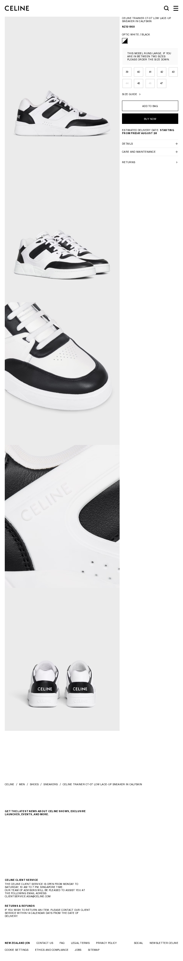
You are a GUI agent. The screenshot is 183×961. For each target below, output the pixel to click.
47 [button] (161, 83)
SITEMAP (93, 949)
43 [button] (173, 71)
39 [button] (127, 71)
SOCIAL (138, 942)
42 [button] (161, 71)
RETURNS (128, 162)
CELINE (9, 784)
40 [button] (138, 71)
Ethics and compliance (51, 949)
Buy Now (150, 118)
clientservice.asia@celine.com (28, 896)
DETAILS (127, 143)
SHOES (34, 784)
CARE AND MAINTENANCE (139, 151)
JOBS (78, 949)
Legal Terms (80, 942)
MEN (22, 784)
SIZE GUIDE (129, 94)
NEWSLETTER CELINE (164, 942)
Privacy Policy (106, 942)
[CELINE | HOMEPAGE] (17, 8)
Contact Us (44, 942)
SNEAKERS (50, 784)
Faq (62, 942)
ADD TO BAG (150, 106)
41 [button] (150, 71)
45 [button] (138, 83)
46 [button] (150, 83)
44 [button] (127, 83)
